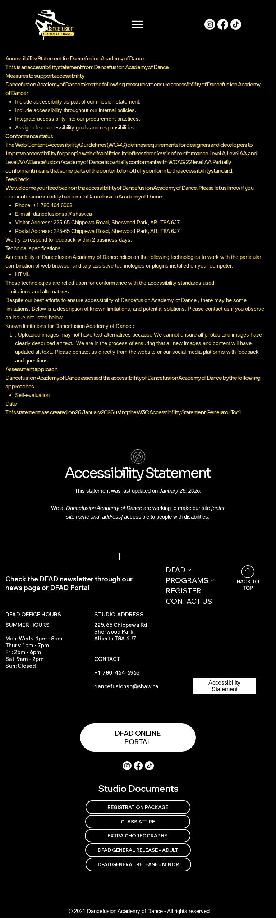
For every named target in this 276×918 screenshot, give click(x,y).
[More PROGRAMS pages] (212, 580)
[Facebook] (222, 24)
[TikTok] (235, 24)
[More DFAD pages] (189, 570)
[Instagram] (209, 24)
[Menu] (138, 24)
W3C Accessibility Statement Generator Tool (189, 412)
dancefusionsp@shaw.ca (62, 214)
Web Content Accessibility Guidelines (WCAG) (70, 144)
